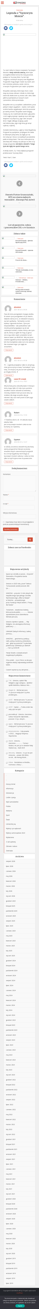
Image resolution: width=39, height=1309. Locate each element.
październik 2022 (11, 1090)
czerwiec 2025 (11, 931)
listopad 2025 (10, 906)
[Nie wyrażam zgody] (32, 1302)
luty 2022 (9, 1129)
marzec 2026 (10, 886)
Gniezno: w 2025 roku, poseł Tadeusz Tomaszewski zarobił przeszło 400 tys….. (18, 586)
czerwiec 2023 (11, 1050)
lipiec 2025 (9, 926)
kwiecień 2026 (11, 881)
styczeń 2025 (10, 956)
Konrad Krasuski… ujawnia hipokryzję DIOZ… (24, 241)
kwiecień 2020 (11, 1239)
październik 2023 (11, 1030)
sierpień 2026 (10, 861)
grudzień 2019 (11, 1258)
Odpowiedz (8, 350)
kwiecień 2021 (11, 1179)
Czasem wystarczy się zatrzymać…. (18, 670)
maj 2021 (9, 1174)
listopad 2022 (10, 1085)
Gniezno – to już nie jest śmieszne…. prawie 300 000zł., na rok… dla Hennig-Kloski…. (20, 755)
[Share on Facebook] (6, 29)
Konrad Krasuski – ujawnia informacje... (24, 251)
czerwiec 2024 (11, 990)
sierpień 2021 (10, 1159)
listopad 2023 (10, 1025)
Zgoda (20, 1306)
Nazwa (6, 495)
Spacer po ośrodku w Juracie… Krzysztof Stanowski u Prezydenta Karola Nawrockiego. (19, 576)
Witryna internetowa (10, 513)
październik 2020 (11, 1209)
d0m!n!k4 (17, 307)
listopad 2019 (10, 1263)
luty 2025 (9, 951)
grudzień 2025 (11, 901)
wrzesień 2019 (11, 1273)
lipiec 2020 (9, 1224)
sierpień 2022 (10, 1100)
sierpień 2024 (10, 980)
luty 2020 (9, 1248)
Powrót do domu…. (21, 260)
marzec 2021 (10, 1184)
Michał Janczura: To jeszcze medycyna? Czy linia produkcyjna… (19, 692)
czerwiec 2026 (11, 871)
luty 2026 (9, 891)
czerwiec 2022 (11, 1110)
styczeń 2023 (10, 1075)
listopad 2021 (10, 1144)
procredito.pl (13, 714)
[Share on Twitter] (11, 29)
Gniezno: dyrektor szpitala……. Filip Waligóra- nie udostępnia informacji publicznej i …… (18, 624)
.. (15, 238)
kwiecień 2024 (11, 1000)
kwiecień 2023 (11, 1060)
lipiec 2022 (9, 1105)
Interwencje (22, 278)
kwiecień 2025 (11, 941)
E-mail (5, 504)
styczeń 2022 (10, 1134)
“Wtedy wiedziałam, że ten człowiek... (24, 271)
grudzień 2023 (11, 1020)
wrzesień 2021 (11, 1154)
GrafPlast (20, 1293)
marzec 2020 (10, 1244)
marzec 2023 (10, 1065)
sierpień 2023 (10, 1040)
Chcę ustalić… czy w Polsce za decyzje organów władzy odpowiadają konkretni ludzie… (19, 662)
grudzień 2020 (11, 1199)
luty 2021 (9, 1189)
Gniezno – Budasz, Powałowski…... (21, 281)
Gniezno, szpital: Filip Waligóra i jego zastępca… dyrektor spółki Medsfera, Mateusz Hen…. (20, 682)
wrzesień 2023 (11, 1035)
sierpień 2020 (10, 1219)
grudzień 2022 (11, 1080)
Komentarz (7, 474)
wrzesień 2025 (11, 916)
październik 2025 (11, 911)
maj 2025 (9, 936)
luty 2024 (9, 1010)
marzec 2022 (10, 1124)
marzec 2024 (10, 1005)
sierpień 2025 (10, 921)
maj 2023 (9, 1055)
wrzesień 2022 (11, 1095)
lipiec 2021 (9, 1164)
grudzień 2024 (11, 961)
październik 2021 (11, 1149)
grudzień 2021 (11, 1139)
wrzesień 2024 (11, 975)
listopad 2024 (10, 966)
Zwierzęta (19, 10)
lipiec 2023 (9, 1045)
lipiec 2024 (9, 985)
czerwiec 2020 (11, 1229)
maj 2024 (9, 995)
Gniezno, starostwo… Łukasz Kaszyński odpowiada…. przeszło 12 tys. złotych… (21, 716)
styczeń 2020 (10, 1253)
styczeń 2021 (10, 1194)
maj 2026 (9, 876)
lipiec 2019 (9, 1283)
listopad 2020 (10, 1204)
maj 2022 (9, 1114)
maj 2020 (9, 1234)
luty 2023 (9, 1070)
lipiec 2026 (9, 866)
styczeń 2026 (10, 896)
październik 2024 (11, 971)
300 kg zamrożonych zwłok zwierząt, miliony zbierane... (23, 291)
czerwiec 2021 (11, 1169)
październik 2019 (11, 1268)
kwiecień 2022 (11, 1119)
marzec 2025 (10, 946)
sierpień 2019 (10, 1278)
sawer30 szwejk (20, 379)
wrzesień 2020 (11, 1214)
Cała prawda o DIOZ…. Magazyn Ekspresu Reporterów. (19, 733)
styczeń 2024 (10, 1015)
